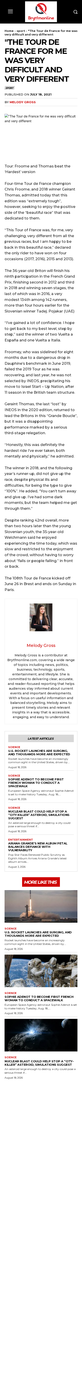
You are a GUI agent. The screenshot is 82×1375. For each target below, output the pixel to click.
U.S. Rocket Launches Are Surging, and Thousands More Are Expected (39, 752)
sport (21, 31)
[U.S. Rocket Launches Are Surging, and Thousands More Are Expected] (41, 906)
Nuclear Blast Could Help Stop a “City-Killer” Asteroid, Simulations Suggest (38, 815)
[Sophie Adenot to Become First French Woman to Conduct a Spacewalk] (41, 971)
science (14, 747)
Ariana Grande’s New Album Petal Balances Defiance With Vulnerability (37, 846)
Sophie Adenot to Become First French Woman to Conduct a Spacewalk (36, 782)
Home (9, 31)
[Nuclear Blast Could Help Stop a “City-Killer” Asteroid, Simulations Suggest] (41, 1035)
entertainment (20, 839)
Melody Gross (23, 102)
